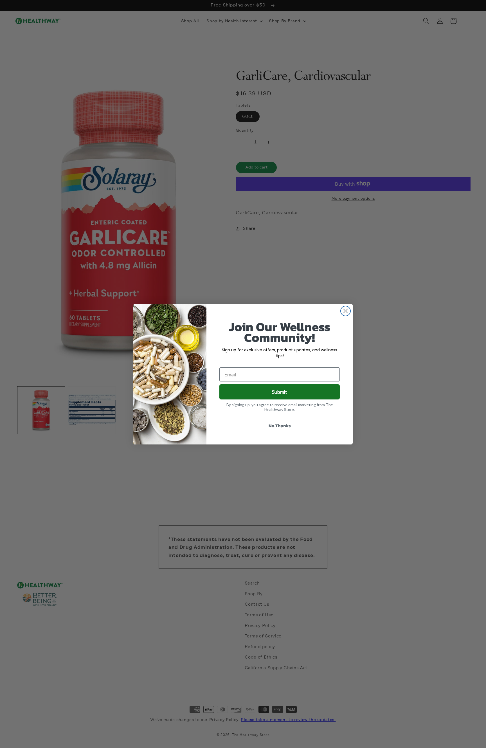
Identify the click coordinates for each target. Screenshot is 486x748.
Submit (279, 392)
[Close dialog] (345, 311)
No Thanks (280, 425)
